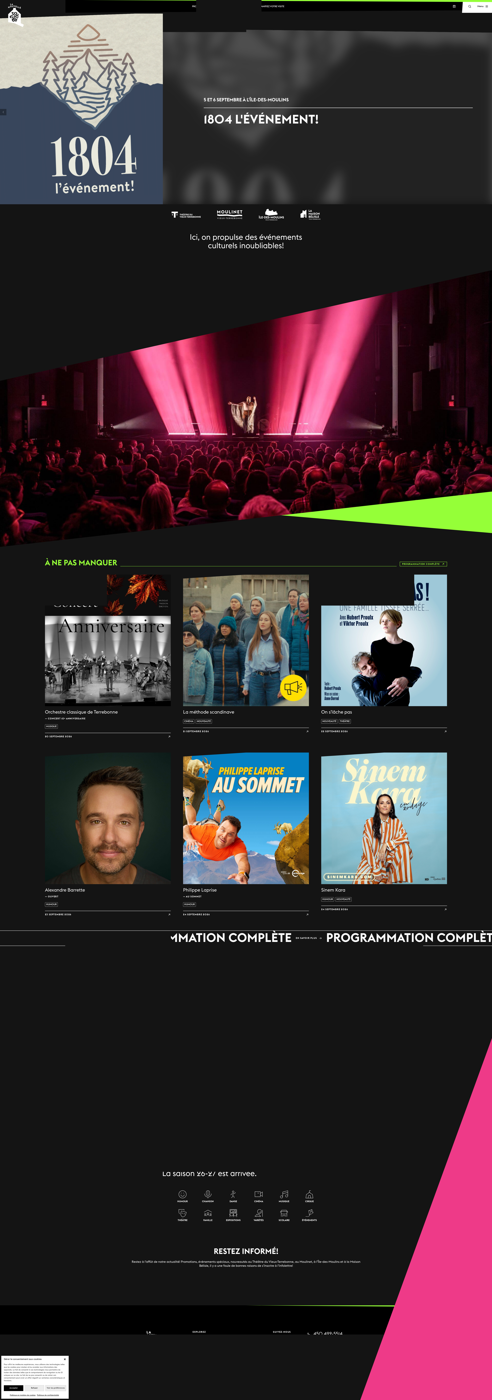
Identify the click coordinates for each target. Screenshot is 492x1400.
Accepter (13, 1388)
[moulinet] (229, 214)
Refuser (34, 1388)
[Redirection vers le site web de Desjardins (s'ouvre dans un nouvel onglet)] (224, 1378)
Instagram (283, 1349)
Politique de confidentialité (48, 1395)
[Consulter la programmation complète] (246, 938)
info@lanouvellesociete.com (328, 1350)
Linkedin (282, 1361)
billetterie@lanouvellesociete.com (331, 1356)
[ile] (271, 214)
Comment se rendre (323, 1340)
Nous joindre (320, 1345)
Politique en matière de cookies (23, 1395)
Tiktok (281, 1355)
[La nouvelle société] (16, 15)
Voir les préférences (56, 1388)
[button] (65, 1359)
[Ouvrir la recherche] (469, 6)
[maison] (310, 214)
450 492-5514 (328, 1334)
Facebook (283, 1343)
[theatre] (186, 214)
